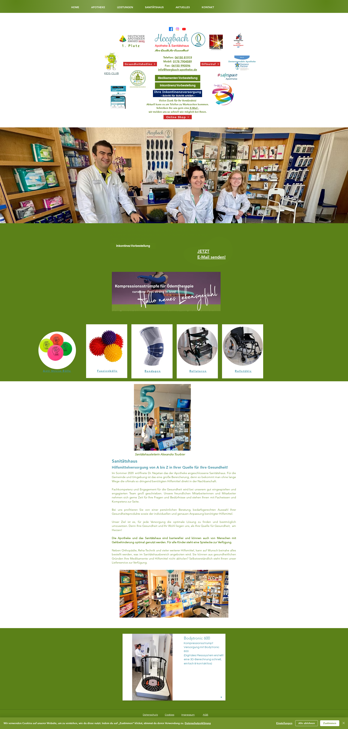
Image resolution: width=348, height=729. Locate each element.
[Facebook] (171, 29)
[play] (222, 697)
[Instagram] (177, 29)
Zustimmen (329, 723)
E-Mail (193, 108)
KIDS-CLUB (111, 73)
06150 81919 (183, 57)
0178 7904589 (182, 61)
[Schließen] (343, 723)
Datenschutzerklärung (198, 723)
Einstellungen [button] (284, 723)
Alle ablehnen (306, 723)
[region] (208, 255)
